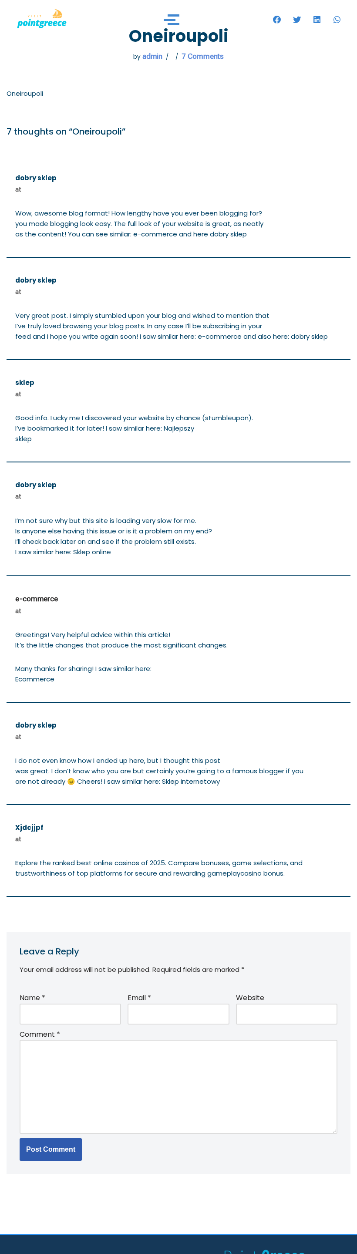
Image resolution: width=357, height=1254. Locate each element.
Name (32, 998)
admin (152, 56)
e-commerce (36, 598)
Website (250, 998)
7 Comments (203, 56)
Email (139, 998)
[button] (277, 19)
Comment (40, 1034)
